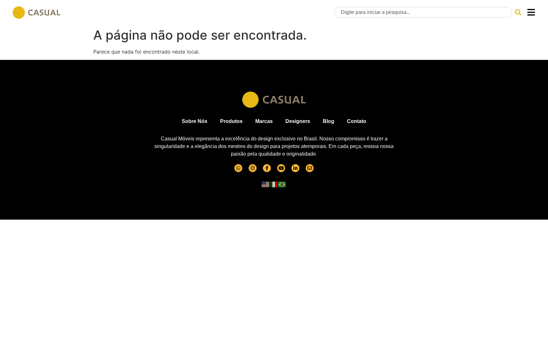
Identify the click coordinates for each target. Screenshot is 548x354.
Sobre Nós (194, 121)
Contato (356, 121)
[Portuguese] (282, 184)
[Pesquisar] (518, 12)
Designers (297, 121)
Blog (328, 121)
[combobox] (423, 12)
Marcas (264, 121)
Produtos (231, 121)
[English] (266, 184)
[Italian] (274, 184)
